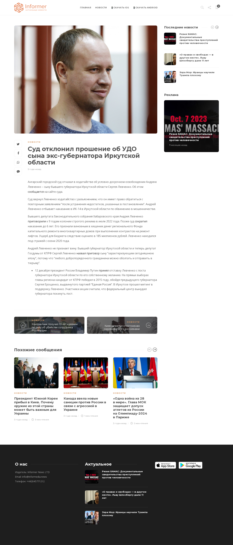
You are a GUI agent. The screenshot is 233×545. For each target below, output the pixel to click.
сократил (141, 221)
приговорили (37, 221)
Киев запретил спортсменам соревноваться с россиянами (122, 327)
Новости (101, 7)
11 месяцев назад (178, 145)
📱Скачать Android (145, 7)
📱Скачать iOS (120, 7)
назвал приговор (88, 253)
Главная (85, 7)
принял (104, 270)
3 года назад (34, 169)
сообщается (36, 192)
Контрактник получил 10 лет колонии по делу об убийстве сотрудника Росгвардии (55, 327)
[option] (36, 388)
